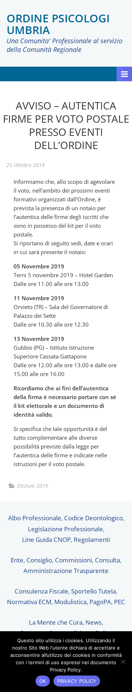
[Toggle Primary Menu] (124, 74)
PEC (119, 602)
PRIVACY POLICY (77, 681)
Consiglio (39, 560)
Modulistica (70, 602)
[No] (122, 661)
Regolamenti (92, 539)
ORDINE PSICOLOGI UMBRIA (58, 24)
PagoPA (100, 602)
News (93, 622)
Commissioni (73, 560)
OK (42, 681)
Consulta (107, 560)
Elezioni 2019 (32, 485)
